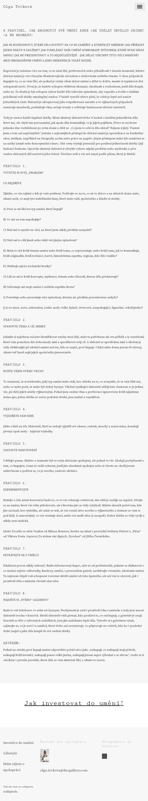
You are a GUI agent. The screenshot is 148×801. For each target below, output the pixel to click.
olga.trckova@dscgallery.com (64, 770)
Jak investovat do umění (72, 703)
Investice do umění (18, 743)
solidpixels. (10, 791)
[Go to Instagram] (104, 756)
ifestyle (11, 753)
